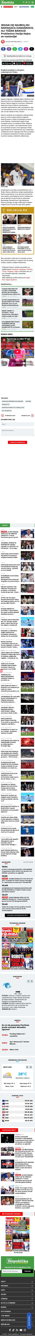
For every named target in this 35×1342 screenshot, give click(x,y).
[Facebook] (3, 49)
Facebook (15, 269)
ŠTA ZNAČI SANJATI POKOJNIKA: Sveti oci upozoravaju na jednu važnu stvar (25, 249)
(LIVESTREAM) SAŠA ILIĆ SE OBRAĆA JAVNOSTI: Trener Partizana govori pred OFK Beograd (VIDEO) (9, 534)
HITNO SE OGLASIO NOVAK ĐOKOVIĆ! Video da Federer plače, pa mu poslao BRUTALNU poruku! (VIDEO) (10, 600)
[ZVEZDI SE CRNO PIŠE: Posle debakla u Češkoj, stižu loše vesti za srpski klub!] (27, 819)
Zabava (4, 1299)
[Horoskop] (29, 2)
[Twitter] (31, 49)
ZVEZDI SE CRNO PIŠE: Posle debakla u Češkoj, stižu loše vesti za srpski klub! (10, 820)
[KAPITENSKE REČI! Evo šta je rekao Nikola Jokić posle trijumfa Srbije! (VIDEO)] (27, 852)
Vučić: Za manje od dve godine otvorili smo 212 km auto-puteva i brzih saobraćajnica (16, 908)
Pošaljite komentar (17, 442)
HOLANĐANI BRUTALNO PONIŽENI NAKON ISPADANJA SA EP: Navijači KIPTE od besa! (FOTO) (11, 324)
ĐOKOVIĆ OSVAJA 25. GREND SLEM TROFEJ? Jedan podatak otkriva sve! (9, 798)
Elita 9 (17, 1196)
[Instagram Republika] (25, 1330)
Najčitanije (28, 862)
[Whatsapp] (14, 49)
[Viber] (9, 49)
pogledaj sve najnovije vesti (17, 915)
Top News (5, 1316)
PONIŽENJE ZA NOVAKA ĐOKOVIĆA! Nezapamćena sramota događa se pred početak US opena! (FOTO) (10, 578)
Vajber (16, 271)
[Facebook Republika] (10, 1330)
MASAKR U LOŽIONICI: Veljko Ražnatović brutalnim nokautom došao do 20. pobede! (9, 633)
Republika (5, 1324)
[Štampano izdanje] (18, 1234)
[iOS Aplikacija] (17, 63)
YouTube (29, 269)
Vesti (16, 6)
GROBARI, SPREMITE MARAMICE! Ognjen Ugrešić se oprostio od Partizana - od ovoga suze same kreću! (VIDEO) (9, 545)
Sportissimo (29, 1321)
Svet (16, 1160)
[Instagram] (26, 49)
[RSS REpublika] (21, 1330)
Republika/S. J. (16, 42)
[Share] (22, 652)
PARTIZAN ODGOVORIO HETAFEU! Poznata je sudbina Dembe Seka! (10, 555)
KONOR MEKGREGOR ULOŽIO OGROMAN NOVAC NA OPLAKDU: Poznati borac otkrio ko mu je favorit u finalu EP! (11, 291)
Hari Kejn (28, 401)
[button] (28, 981)
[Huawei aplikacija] (28, 63)
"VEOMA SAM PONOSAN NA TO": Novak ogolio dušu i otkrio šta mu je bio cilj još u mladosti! (10, 622)
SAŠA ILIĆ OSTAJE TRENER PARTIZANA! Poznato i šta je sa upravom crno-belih (8, 666)
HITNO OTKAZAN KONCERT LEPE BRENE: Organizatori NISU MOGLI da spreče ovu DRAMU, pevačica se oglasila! (17, 871)
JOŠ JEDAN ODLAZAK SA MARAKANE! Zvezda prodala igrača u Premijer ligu (10, 743)
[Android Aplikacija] (7, 63)
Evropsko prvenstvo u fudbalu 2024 (13, 407)
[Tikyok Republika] (13, 1330)
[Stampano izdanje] (17, 948)
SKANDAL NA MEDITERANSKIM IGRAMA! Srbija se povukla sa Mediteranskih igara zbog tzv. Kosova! (8, 677)
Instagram (22, 269)
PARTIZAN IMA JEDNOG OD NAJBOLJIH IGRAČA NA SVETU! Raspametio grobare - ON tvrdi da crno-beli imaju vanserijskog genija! (9, 754)
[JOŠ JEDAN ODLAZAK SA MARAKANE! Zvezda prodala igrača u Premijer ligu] (27, 742)
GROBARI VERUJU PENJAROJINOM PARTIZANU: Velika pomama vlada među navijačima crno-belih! (9, 710)
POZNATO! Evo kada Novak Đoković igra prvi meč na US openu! (10, 830)
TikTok (4, 271)
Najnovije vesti (9, 1130)
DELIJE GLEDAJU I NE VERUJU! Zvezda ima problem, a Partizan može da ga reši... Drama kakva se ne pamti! (10, 589)
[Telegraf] (20, 49)
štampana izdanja (12, 1214)
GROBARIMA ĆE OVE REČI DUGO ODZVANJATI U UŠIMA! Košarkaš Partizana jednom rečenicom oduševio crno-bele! (10, 699)
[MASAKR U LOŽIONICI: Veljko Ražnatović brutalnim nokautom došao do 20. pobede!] (27, 632)
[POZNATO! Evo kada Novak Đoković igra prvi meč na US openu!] (27, 830)
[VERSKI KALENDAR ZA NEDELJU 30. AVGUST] (25, 219)
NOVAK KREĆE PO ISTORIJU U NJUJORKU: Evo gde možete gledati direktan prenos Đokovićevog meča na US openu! (10, 611)
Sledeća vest (25, 415)
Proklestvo (5, 404)
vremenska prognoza (17, 1060)
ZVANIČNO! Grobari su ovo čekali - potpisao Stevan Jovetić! (9, 731)
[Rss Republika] (17, 1330)
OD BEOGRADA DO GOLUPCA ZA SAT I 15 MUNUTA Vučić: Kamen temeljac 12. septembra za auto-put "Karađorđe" (17, 880)
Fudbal (4, 296)
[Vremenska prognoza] (26, 2)
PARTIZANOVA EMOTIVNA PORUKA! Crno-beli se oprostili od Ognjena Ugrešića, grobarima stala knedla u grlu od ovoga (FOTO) (10, 721)
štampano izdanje (17, 923)
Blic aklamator (6, 410)
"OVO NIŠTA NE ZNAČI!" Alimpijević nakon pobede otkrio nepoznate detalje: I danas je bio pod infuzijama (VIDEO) (9, 842)
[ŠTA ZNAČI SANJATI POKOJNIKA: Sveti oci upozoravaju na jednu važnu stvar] (25, 239)
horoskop (17, 976)
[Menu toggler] (32, 2)
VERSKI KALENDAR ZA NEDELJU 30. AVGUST (24, 228)
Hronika (4, 1286)
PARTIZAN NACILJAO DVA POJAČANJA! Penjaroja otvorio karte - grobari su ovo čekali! (10, 567)
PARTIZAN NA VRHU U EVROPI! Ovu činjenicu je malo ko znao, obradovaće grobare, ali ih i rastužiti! (10, 688)
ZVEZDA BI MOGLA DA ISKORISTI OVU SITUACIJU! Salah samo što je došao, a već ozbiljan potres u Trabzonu (9, 776)
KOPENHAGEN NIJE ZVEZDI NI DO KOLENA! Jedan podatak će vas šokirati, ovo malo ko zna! (9, 765)
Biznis (3, 1307)
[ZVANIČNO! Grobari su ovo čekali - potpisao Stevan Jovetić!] (27, 731)
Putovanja (6, 1311)
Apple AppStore (11, 280)
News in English (8, 1320)
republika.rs (15, 1334)
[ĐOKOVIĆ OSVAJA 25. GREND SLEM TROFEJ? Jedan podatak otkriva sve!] (27, 797)
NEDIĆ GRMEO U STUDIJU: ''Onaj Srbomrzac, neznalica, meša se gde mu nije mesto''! (10, 313)
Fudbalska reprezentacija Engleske (12, 401)
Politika (17, 1147)
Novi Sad (7, 1067)
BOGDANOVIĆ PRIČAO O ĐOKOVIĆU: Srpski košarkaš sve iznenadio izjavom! (10, 809)
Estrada (17, 1134)
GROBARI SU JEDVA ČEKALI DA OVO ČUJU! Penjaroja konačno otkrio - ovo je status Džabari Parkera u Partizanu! (9, 787)
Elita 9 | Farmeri (8, 1303)
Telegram (10, 271)
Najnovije (6, 862)
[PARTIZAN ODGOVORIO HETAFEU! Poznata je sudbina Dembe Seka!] (27, 555)
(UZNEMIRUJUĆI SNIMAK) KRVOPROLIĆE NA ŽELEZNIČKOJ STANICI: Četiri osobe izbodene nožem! (17, 890)
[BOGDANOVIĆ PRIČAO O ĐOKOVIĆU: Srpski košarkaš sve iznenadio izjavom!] (27, 808)
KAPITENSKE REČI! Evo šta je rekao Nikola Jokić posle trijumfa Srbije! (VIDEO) (10, 853)
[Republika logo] (8, 2)
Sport (25, 42)
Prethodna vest (10, 415)
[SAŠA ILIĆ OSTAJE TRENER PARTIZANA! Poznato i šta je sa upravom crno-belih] (27, 665)
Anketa (17, 1020)
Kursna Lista (17, 1096)
